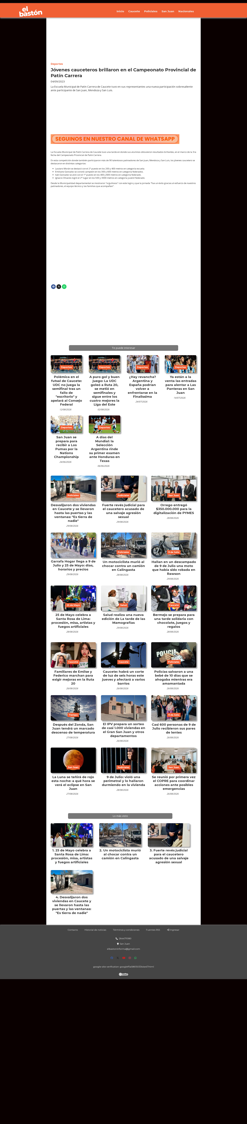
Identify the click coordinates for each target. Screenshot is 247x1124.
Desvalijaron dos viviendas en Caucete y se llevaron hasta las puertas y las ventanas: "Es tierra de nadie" (73, 513)
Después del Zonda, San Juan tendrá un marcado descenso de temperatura (73, 728)
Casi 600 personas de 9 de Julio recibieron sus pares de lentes (174, 728)
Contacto (73, 930)
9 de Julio (173, 552)
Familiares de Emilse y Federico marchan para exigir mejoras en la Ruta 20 (73, 677)
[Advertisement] (123, 40)
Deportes (57, 64)
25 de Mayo (73, 605)
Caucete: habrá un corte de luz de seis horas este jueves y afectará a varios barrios (123, 677)
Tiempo (73, 715)
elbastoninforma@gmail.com (123, 949)
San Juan (168, 11)
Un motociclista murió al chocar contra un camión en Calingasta (123, 566)
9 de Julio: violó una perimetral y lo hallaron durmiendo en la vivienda (123, 781)
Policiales (150, 11)
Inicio (120, 11)
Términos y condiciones (126, 930)
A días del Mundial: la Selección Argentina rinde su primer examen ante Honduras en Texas (104, 449)
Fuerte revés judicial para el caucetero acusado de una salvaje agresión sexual (123, 511)
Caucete (134, 11)
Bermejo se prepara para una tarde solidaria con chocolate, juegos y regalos (174, 621)
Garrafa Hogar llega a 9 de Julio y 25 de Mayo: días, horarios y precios (73, 565)
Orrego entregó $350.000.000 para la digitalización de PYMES (173, 509)
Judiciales (123, 495)
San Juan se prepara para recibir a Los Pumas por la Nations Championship (66, 447)
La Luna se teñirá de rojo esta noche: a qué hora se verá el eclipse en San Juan (73, 783)
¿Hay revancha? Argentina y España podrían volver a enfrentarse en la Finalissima (142, 386)
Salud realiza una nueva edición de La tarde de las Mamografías (123, 619)
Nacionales (186, 11)
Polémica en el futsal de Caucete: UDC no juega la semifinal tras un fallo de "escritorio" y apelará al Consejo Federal (66, 390)
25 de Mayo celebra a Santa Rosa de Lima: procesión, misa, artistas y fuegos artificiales (73, 621)
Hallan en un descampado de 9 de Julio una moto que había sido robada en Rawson (174, 568)
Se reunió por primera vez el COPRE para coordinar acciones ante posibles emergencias (174, 783)
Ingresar (174, 930)
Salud (123, 605)
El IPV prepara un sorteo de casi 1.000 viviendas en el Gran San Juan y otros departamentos (123, 730)
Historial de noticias (95, 930)
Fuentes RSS (153, 930)
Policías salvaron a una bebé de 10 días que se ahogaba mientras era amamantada (173, 677)
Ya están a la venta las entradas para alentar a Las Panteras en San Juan (180, 384)
